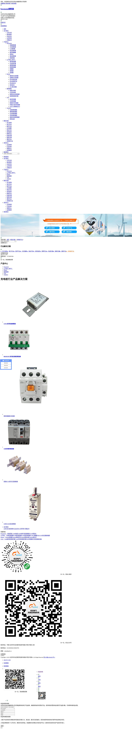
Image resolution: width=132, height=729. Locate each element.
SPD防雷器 (30, 539)
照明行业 (9, 133)
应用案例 (9, 150)
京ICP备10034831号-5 (49, 657)
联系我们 (8, 3)
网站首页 (6, 156)
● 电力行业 (10, 251)
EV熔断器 (12, 48)
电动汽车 (9, 130)
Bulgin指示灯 (33, 537)
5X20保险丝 (33, 533)
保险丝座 (12, 119)
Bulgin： (3, 537)
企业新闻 (9, 144)
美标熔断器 (13, 56)
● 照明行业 (43, 251)
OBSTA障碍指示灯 (15, 106)
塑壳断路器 (13, 61)
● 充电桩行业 (70, 251)
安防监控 (9, 131)
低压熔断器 (13, 50)
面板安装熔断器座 (15, 117)
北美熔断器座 (13, 109)
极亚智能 (9, 88)
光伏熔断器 (13, 47)
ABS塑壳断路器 (26, 535)
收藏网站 (3, 3)
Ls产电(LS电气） (11, 59)
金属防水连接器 (14, 77)
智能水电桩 (13, 90)
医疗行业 (9, 126)
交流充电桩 (13, 92)
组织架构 (9, 34)
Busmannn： (4, 533)
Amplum (9, 108)
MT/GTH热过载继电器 (44, 535)
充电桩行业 (10, 141)
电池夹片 (12, 85)
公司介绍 (9, 32)
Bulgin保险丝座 (25, 537)
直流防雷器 (13, 99)
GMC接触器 (34, 535)
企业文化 (9, 36)
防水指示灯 (13, 83)
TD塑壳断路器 (18, 535)
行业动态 (9, 146)
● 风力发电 (4, 251)
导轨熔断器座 (13, 115)
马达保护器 (13, 63)
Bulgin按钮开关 (17, 537)
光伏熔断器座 (13, 113)
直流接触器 (13, 52)
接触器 (11, 69)
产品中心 (6, 41)
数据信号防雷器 (14, 103)
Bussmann (9, 43)
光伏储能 (9, 128)
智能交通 (9, 137)
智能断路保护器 (14, 96)
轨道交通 (9, 135)
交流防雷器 (13, 101)
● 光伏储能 (23, 251)
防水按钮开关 (13, 81)
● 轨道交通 (50, 251)
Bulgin (8, 74)
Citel (8, 97)
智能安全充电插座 (15, 94)
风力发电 (9, 122)
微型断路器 (13, 65)
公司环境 (9, 38)
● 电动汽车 (30, 251)
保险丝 (11, 54)
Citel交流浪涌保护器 (21, 539)
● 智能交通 (56, 251)
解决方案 (6, 120)
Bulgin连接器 (8, 537)
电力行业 (9, 124)
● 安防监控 (36, 251)
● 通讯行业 (63, 251)
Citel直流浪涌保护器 (9, 539)
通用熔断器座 (13, 111)
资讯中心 (6, 142)
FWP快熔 (20, 533)
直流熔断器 (26, 533)
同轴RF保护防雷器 (15, 104)
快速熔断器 (13, 45)
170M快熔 (15, 533)
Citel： (2, 539)
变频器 (11, 72)
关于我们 (6, 30)
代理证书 (9, 40)
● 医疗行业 (17, 251)
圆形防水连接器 (14, 75)
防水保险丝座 (13, 79)
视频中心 (9, 148)
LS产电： (3, 535)
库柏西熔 (12, 58)
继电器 (11, 70)
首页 (5, 29)
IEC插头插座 (13, 86)
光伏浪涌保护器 (37, 539)
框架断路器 (13, 67)
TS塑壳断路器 (10, 535)
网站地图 (13, 3)
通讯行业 (9, 139)
